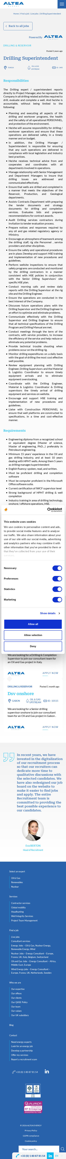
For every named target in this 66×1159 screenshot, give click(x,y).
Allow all (33, 624)
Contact (13, 1035)
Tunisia (11, 68)
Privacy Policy (31, 1131)
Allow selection (33, 635)
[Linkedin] (46, 1072)
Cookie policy (31, 1141)
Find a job (24, 14)
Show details (48, 613)
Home (16, 14)
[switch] (57, 578)
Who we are (15, 982)
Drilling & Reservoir (17, 45)
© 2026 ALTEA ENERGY (31, 1125)
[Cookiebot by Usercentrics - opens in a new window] (47, 510)
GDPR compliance (31, 1136)
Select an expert (17, 871)
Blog (11, 1025)
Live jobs (34, 14)
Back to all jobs (19, 26)
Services (13, 896)
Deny (33, 646)
